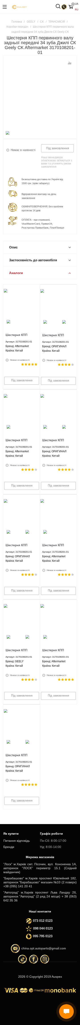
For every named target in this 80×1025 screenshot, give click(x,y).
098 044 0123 (43, 928)
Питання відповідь (16, 840)
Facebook (33, 959)
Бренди (8, 847)
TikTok (22, 959)
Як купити (11, 833)
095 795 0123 (41, 936)
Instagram (44, 959)
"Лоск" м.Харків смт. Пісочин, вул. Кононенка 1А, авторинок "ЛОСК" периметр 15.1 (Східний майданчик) (40, 868)
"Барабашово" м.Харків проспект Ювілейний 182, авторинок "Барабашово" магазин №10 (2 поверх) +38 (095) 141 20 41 (40, 882)
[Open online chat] (66, 1011)
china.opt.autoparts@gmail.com (43, 948)
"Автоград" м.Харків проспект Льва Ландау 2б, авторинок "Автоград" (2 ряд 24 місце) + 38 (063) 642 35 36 (40, 896)
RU (76, 9)
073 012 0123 (41, 920)
